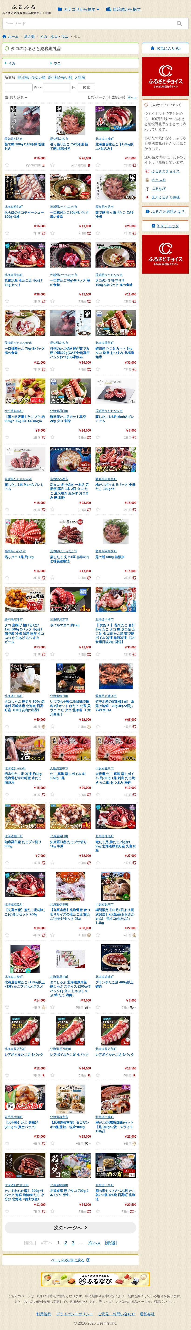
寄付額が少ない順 (31, 77)
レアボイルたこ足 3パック (24, 1054)
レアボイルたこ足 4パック (69, 1054)
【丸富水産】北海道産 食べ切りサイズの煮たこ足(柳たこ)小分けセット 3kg (70, 914)
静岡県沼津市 (14, 619)
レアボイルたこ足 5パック (115, 1054)
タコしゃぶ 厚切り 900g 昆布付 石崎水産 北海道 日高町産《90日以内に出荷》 (24, 706)
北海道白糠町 (105, 139)
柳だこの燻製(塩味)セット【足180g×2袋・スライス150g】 (115, 1127)
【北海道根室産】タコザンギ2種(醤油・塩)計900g (69, 1125)
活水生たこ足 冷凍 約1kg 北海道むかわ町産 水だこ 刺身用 (23, 778)
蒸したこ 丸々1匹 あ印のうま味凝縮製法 (70, 559)
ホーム (13, 36)
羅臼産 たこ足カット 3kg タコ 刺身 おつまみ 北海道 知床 (115, 353)
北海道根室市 (59, 1117)
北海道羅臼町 (105, 343)
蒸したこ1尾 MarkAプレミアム (24, 487)
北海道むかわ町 (15, 768)
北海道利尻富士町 (17, 1185)
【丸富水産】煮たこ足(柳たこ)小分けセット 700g (25, 912)
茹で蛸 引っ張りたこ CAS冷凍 (114, 214)
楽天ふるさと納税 (166, 197)
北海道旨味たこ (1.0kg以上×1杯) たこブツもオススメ (25, 984)
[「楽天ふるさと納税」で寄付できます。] (43, 165)
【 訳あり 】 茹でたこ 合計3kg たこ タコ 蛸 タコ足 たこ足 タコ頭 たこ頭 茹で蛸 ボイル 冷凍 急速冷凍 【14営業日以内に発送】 (115, 633)
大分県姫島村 (14, 411)
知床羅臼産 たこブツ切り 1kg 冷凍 (68, 844)
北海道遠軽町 (105, 976)
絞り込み (17, 97)
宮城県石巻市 (59, 479)
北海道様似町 (14, 206)
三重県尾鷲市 (59, 619)
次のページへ (68, 1227)
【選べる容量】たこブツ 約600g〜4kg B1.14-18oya (25, 419)
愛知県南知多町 (106, 479)
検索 (86, 87)
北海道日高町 (14, 696)
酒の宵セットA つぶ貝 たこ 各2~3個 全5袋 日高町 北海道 (115, 1195)
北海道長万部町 (15, 1049)
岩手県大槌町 (14, 1117)
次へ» (131, 97)
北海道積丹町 (59, 696)
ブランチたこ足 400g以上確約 (114, 984)
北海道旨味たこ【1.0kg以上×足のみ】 (114, 146)
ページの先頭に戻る (68, 1260)
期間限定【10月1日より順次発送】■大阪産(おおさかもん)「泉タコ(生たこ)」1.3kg (115, 916)
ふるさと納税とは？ (168, 212)
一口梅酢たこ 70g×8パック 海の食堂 (24, 351)
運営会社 (147, 1314)
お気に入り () (169, 48)
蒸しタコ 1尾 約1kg (19, 557)
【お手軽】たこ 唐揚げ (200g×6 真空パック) (21, 1125)
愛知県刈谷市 (14, 139)
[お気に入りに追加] (7, 165)
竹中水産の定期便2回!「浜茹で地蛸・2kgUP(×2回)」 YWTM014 (115, 706)
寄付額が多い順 (60, 77)
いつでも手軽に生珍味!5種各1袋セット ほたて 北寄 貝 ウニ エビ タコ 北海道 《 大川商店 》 (70, 708)
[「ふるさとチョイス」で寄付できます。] (133, 165)
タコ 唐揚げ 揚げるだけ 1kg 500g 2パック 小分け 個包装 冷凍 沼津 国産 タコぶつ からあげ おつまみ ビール (24, 633)
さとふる (159, 180)
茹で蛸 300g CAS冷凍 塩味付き (25, 146)
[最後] (111, 1242)
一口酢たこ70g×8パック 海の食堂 (70, 282)
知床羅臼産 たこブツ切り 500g (23, 844)
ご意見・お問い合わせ (116, 1314)
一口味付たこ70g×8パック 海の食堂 (69, 214)
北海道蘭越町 (59, 1185)
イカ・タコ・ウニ (54, 36)
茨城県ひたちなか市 (63, 206)
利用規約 (43, 1314)
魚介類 (29, 36)
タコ (77, 36)
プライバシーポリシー (74, 1314)
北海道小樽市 (105, 619)
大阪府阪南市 (105, 904)
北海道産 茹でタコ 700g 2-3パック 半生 (70, 1193)
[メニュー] (87, 1007)
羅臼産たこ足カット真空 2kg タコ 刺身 (68, 419)
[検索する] (179, 23)
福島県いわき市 (15, 551)
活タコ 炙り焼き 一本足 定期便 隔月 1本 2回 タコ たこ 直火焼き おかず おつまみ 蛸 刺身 (69, 491)
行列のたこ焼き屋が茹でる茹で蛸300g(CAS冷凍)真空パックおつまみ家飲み (70, 353)
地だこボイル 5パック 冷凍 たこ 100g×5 (115, 487)
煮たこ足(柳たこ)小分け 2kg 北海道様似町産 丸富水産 (116, 846)
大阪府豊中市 (59, 768)
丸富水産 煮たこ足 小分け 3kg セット (23, 282)
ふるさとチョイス (166, 171)
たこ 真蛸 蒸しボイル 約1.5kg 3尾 (67, 776)
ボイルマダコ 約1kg (65, 625)
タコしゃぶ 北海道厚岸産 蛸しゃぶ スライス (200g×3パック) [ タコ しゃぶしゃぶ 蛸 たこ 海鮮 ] (70, 988)
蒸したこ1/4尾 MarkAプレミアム (115, 419)
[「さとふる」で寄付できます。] (43, 726)
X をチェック (168, 226)
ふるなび (159, 189)
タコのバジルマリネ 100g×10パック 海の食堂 (114, 282)
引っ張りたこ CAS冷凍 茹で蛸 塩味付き (69, 146)
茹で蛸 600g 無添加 (110, 557)
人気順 (80, 77)
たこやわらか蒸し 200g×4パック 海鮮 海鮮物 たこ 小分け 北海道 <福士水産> (24, 1195)
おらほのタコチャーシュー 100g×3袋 (24, 214)
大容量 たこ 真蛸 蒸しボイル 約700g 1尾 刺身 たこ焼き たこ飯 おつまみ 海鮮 (115, 778)
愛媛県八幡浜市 (106, 696)
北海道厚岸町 (59, 976)
